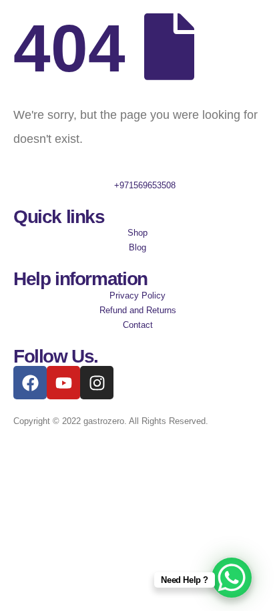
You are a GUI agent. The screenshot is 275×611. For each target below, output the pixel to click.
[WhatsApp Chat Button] (232, 578)
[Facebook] (30, 382)
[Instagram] (96, 382)
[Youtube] (63, 382)
